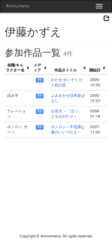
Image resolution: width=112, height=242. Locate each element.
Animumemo (17, 6)
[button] (107, 19)
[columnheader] (18, 68)
